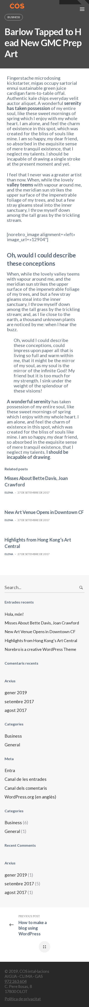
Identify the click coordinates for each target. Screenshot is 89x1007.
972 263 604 (15, 981)
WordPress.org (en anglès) (30, 796)
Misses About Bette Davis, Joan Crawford (42, 622)
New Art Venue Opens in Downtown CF (44, 512)
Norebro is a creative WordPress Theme (40, 649)
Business (13, 736)
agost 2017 (16, 710)
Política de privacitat (23, 998)
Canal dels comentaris (26, 788)
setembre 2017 (19, 701)
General (12, 744)
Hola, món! (14, 614)
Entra (10, 770)
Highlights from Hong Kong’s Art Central (41, 640)
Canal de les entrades (26, 779)
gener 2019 (16, 692)
